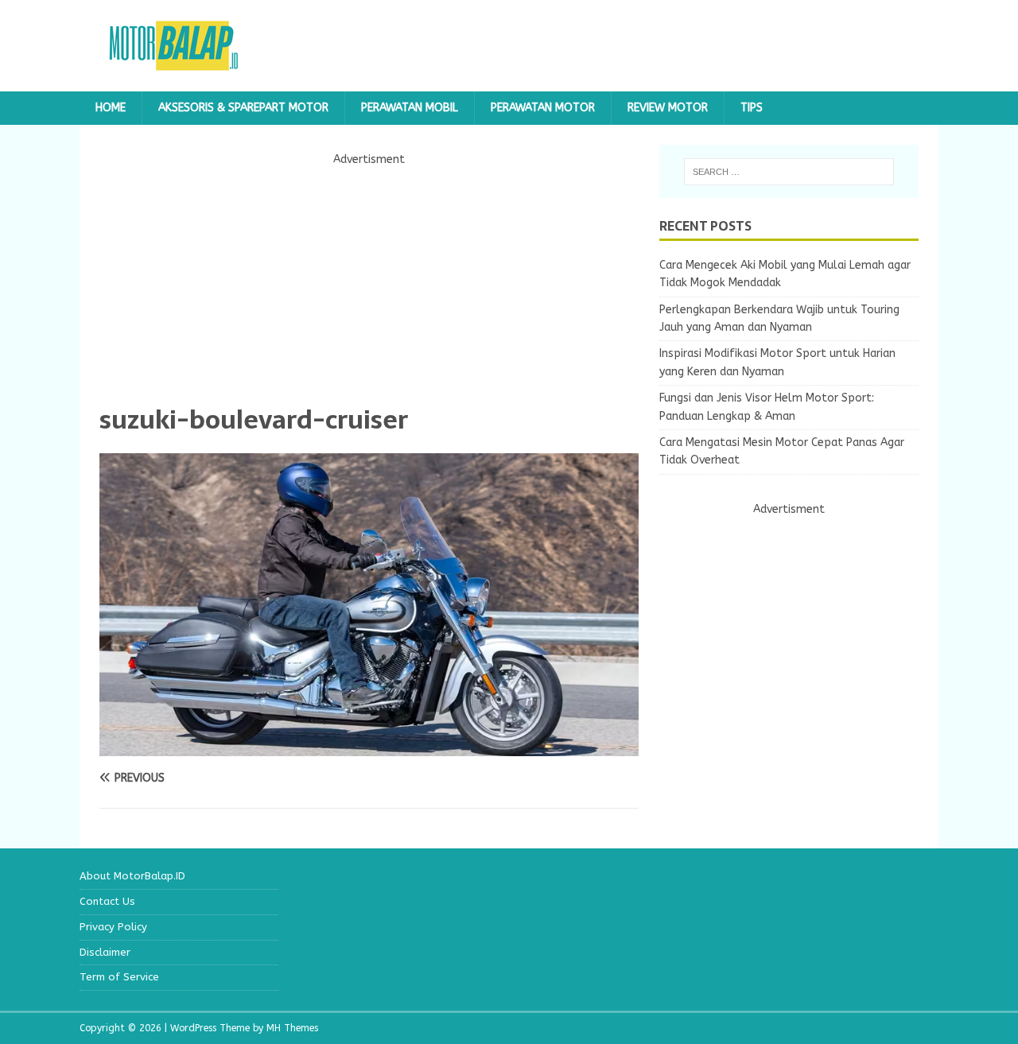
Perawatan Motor (543, 107)
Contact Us (107, 901)
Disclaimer (105, 952)
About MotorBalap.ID (132, 876)
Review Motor (668, 107)
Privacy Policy (113, 927)
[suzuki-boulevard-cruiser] (369, 747)
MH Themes (292, 1028)
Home (110, 107)
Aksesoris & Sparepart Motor (243, 107)
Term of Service (119, 977)
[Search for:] (789, 171)
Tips (751, 107)
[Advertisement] (369, 280)
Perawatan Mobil (409, 107)
